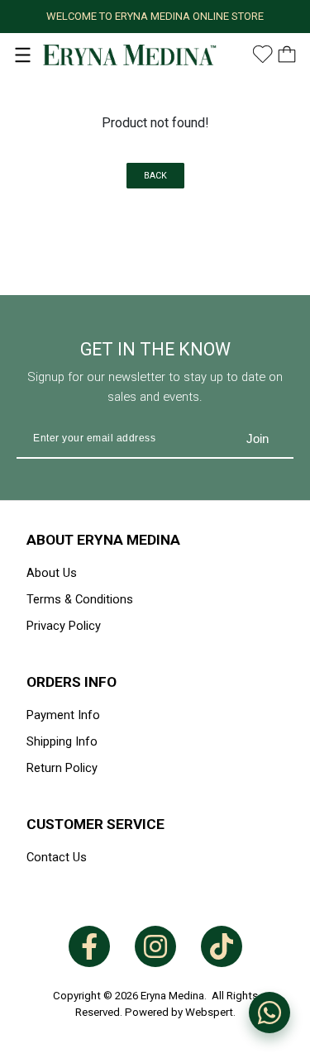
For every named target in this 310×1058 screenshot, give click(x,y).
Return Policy (62, 767)
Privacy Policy (63, 625)
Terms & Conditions (79, 599)
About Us (51, 572)
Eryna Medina (172, 995)
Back (155, 175)
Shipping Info (62, 741)
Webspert (209, 1012)
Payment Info (63, 715)
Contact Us (56, 857)
